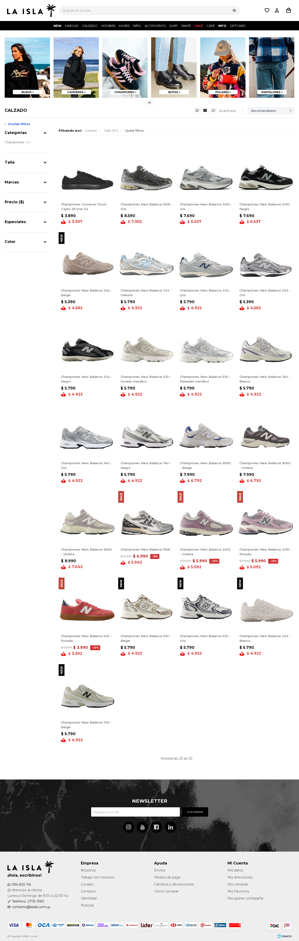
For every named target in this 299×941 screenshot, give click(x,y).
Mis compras (238, 884)
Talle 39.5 (111, 130)
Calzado (90, 26)
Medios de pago (167, 877)
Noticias (87, 905)
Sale (199, 26)
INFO (222, 26)
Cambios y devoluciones (174, 884)
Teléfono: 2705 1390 (28, 901)
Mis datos (235, 870)
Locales (87, 884)
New (57, 26)
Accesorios (155, 26)
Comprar (101, 194)
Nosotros (88, 870)
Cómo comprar (166, 891)
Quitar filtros (134, 130)
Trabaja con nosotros (97, 877)
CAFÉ (210, 26)
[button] (234, 10)
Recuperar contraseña (245, 898)
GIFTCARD (238, 26)
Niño (137, 26)
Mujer (124, 26)
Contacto (88, 891)
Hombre (108, 26)
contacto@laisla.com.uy (31, 907)
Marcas (71, 26)
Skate (186, 26)
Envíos (159, 870)
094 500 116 (21, 884)
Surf (173, 26)
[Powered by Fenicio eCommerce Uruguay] (285, 936)
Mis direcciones (240, 877)
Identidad (88, 898)
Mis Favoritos (238, 891)
